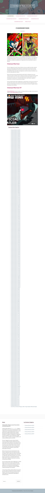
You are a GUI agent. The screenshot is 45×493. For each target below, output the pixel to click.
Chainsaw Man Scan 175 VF (15, 198)
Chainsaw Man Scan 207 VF (15, 160)
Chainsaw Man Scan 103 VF (15, 283)
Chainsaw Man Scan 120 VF (15, 263)
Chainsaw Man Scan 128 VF (15, 254)
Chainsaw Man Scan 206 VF (15, 161)
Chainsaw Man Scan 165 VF (15, 210)
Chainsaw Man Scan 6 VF (15, 399)
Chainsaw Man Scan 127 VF (15, 255)
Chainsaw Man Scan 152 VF (15, 225)
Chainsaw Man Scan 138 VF (15, 242)
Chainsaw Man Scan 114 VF (15, 270)
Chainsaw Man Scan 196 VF (15, 173)
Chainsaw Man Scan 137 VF (15, 243)
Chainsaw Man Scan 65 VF (15, 328)
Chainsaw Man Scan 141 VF (15, 238)
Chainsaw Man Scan (13, 64)
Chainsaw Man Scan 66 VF (15, 327)
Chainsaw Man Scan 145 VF (15, 234)
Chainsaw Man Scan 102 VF (15, 284)
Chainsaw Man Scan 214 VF (15, 152)
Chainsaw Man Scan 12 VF (15, 392)
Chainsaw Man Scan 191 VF (15, 179)
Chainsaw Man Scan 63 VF (15, 330)
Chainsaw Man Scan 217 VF (15, 148)
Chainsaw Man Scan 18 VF (15, 384)
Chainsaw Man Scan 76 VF (15, 315)
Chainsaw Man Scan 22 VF (15, 379)
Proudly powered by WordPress (17, 490)
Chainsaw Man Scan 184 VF (15, 187)
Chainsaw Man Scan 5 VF (15, 400)
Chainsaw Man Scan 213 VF (15, 153)
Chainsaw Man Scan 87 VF (15, 302)
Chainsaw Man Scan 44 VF (15, 353)
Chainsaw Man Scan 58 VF (15, 336)
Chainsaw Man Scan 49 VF (15, 347)
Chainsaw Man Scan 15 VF (15, 388)
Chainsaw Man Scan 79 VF (15, 312)
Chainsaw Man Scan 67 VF (15, 326)
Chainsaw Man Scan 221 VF (15, 144)
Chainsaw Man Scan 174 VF (15, 199)
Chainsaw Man (10, 15)
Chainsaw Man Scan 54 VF (15, 341)
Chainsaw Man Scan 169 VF (15, 205)
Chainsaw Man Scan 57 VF (15, 338)
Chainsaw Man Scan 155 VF (15, 222)
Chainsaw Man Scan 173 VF (15, 200)
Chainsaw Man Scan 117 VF (15, 267)
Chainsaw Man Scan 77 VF (15, 314)
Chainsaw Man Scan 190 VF (15, 180)
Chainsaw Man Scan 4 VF (15, 401)
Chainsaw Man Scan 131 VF (15, 250)
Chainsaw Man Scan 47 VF (15, 349)
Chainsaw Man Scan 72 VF (15, 320)
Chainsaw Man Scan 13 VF (15, 391)
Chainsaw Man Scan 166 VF (15, 209)
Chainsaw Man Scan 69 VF (15, 323)
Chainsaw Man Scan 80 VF (15, 310)
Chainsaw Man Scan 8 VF (15, 397)
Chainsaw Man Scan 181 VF (15, 191)
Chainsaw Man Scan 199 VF (15, 170)
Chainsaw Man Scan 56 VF (15, 339)
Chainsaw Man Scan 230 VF (15, 133)
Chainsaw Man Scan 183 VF (15, 189)
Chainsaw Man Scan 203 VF (15, 165)
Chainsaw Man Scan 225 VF (15, 139)
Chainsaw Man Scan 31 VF (15, 368)
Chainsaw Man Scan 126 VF (15, 256)
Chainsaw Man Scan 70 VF (15, 322)
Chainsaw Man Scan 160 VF (15, 216)
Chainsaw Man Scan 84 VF (15, 306)
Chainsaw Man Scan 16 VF (15, 387)
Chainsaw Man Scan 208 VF (15, 159)
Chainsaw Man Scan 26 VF (15, 374)
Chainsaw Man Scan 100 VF (15, 287)
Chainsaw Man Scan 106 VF (15, 280)
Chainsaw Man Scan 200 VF (15, 386)
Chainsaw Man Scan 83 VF (15, 307)
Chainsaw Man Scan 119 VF (15, 264)
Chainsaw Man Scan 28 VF (15, 372)
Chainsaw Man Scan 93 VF (15, 295)
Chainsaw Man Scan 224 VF (15, 141)
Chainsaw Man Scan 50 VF (15, 346)
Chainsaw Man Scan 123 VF (15, 260)
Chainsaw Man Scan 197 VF (15, 172)
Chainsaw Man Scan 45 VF (15, 352)
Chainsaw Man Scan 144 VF (15, 235)
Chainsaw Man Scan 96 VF (15, 291)
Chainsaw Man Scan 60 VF (15, 334)
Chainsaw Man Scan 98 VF (15, 289)
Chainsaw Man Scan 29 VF (15, 371)
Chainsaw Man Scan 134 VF (15, 247)
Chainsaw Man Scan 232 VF (24, 18)
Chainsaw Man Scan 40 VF (15, 358)
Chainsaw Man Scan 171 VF (15, 203)
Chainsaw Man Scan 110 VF (15, 275)
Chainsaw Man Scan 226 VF (15, 138)
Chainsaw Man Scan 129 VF (15, 252)
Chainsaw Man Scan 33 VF (15, 366)
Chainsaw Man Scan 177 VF (15, 196)
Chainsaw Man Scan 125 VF (15, 257)
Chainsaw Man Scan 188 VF (15, 183)
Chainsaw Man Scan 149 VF (15, 229)
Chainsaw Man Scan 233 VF (29, 425)
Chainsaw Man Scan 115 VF (15, 269)
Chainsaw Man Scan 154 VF (15, 223)
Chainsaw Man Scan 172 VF (15, 202)
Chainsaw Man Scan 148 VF (15, 230)
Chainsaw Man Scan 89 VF (15, 300)
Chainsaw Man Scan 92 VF (15, 296)
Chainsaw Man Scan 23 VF (15, 378)
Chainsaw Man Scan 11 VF (15, 393)
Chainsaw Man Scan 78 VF (15, 313)
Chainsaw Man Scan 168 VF (15, 206)
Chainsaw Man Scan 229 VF (15, 134)
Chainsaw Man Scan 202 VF (15, 166)
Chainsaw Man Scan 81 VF (15, 309)
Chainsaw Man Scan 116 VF (15, 268)
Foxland (31, 490)
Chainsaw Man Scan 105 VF (15, 281)
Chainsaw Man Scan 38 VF (15, 360)
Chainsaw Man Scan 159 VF (15, 217)
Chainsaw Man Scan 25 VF (15, 375)
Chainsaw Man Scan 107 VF (15, 278)
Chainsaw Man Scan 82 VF (15, 308)
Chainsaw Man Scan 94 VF (15, 294)
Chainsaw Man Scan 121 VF (15, 262)
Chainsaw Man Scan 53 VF (15, 342)
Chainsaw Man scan (35, 18)
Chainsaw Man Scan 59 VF (15, 335)
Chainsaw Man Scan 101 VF (15, 286)
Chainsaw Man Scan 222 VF (32, 15)
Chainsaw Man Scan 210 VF (15, 157)
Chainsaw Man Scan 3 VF (15, 403)
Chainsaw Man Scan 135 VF (15, 245)
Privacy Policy (28, 21)
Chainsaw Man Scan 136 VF (15, 244)
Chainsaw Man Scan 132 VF (15, 249)
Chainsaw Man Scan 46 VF (15, 351)
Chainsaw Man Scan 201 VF (15, 167)
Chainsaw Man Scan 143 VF (15, 236)
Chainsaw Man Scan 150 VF (15, 228)
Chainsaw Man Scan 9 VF (15, 395)
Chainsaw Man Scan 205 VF (15, 163)
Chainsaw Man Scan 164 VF (15, 211)
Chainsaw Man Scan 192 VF (15, 178)
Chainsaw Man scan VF (18, 21)
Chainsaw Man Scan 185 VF (15, 186)
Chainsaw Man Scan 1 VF (20, 15)
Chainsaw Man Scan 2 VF (15, 404)
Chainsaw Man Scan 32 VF (15, 367)
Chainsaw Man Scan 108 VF (15, 277)
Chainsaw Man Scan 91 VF (15, 297)
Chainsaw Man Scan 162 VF (15, 213)
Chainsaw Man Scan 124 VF (15, 258)
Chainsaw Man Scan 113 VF (15, 271)
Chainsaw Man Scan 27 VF (15, 373)
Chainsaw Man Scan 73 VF (15, 319)
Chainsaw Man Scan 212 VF (15, 154)
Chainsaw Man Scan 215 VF (15, 151)
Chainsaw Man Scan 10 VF (15, 394)
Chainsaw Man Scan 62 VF (15, 332)
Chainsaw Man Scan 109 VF (15, 276)
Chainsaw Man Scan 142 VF (15, 237)
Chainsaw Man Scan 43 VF (15, 354)
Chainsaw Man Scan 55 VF (15, 340)
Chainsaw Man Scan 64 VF (15, 329)
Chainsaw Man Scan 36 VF (15, 362)
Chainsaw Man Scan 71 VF (15, 321)
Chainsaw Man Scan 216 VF (15, 150)
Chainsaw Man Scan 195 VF (15, 174)
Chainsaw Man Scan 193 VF (15, 177)
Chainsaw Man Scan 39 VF (15, 359)
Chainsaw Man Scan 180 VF (15, 192)
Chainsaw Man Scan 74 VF (15, 317)
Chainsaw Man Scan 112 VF (15, 273)
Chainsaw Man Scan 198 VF (15, 171)
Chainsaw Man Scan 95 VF (15, 293)
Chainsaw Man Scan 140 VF (15, 239)
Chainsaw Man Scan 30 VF (15, 369)
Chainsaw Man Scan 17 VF (15, 385)
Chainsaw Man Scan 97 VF (15, 290)
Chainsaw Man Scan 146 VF (15, 232)
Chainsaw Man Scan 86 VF (15, 303)
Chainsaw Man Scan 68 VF (15, 325)
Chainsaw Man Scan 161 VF (15, 215)
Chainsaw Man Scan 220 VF (15, 145)
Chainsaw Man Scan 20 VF (15, 381)
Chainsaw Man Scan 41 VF (15, 356)
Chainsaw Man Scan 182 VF (15, 190)
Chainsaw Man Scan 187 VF (15, 184)
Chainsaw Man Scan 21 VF (15, 380)
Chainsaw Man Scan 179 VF (15, 193)
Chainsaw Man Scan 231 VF (11, 18)
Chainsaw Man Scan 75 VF (15, 316)
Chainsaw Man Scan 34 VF (15, 365)
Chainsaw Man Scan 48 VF (15, 348)
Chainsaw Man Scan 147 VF (15, 231)
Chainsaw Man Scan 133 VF (15, 248)
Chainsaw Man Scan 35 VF (15, 364)
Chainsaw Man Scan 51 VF (15, 345)
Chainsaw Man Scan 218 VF (15, 147)
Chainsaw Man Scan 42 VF (15, 355)
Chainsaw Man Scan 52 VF (15, 343)
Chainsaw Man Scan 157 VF (15, 219)
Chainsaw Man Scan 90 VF (15, 299)
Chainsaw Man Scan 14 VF (15, 390)
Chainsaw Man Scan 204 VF (15, 164)
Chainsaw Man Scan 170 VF (15, 204)
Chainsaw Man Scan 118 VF (15, 265)
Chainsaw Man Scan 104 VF (15, 282)
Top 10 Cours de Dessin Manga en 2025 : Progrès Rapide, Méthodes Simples (24, 406)
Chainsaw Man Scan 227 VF (15, 137)
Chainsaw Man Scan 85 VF (15, 304)
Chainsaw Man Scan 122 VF (15, 261)
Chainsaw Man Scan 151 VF (15, 226)
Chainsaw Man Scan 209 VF (15, 158)
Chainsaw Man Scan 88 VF (15, 301)
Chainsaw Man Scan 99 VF (15, 288)
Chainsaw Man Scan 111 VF (15, 274)
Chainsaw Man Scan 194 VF (15, 176)
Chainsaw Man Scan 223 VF (15, 140)
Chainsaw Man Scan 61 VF (15, 333)
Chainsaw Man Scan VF (22, 6)
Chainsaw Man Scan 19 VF (15, 382)
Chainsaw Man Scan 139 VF (15, 241)
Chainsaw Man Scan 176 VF (15, 197)
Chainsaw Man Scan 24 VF (15, 377)
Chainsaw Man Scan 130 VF (15, 251)
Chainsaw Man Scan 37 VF (15, 361)
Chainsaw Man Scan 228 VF (15, 135)
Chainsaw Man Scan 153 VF (15, 224)
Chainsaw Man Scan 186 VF (15, 185)
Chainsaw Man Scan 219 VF (15, 146)
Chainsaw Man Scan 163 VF (15, 212)
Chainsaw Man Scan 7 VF (15, 398)
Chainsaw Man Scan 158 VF (15, 218)
